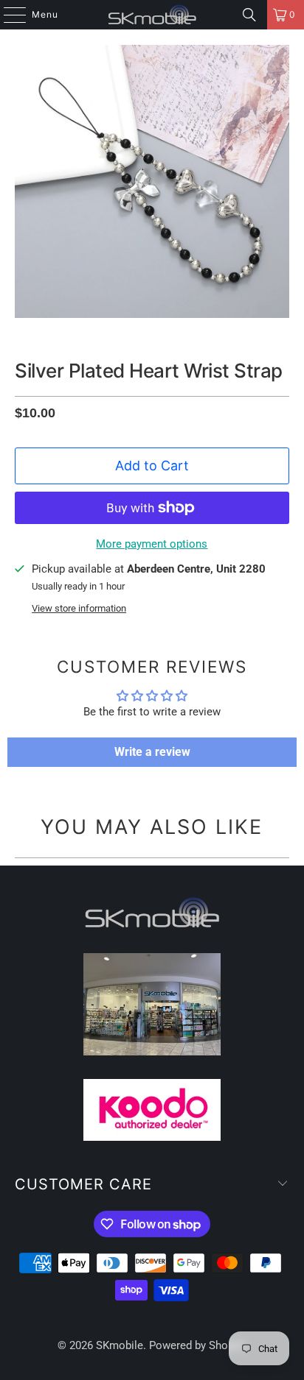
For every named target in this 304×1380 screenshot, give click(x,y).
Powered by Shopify (197, 1345)
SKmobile (119, 1345)
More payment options (151, 544)
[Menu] (7, 14)
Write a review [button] (152, 752)
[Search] (249, 14)
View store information (79, 608)
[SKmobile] (152, 14)
